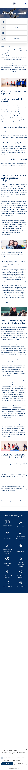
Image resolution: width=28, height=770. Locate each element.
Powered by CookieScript (14, 768)
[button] (14, 766)
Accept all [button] (7, 763)
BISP (2, 47)
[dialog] (14, 759)
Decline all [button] (20, 763)
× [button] (26, 749)
